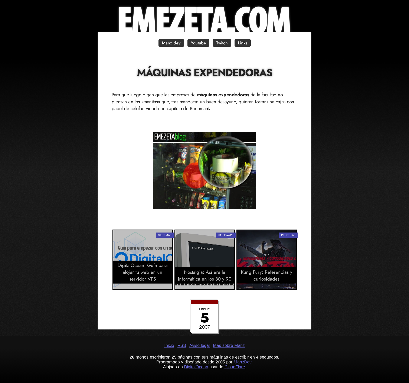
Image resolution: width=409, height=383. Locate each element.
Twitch (222, 43)
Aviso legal (199, 345)
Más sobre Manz (229, 345)
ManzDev (242, 362)
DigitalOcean (196, 367)
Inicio (169, 345)
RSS (181, 345)
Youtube (198, 43)
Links (242, 43)
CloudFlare (235, 367)
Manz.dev (171, 43)
